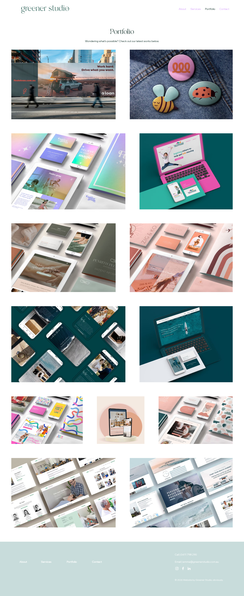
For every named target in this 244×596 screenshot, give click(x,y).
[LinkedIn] (189, 568)
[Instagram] (177, 568)
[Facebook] (183, 568)
